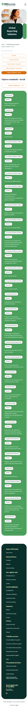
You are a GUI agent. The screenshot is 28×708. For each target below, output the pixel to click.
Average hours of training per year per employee (13, 303)
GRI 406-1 (8, 376)
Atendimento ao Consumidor (12, 628)
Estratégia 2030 (9, 590)
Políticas (8, 632)
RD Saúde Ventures (10, 575)
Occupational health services (13, 181)
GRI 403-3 (8, 177)
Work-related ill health (11, 289)
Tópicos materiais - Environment (14, 68)
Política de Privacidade (11, 666)
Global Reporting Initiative (12, 44)
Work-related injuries (11, 276)
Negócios (8, 564)
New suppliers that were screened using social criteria (13, 447)
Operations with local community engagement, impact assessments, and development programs (14, 414)
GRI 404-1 (8, 298)
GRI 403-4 (8, 190)
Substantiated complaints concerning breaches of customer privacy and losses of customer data (13, 527)
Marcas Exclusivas (10, 568)
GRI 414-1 (8, 443)
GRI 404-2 (8, 313)
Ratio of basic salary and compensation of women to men (14, 366)
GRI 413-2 (8, 426)
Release (8, 609)
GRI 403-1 (8, 146)
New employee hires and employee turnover (12, 104)
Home (3, 44)
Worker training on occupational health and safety (14, 213)
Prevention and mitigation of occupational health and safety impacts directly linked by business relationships (13, 243)
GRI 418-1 (8, 521)
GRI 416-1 (8, 485)
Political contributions (11, 476)
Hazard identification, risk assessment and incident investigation (12, 166)
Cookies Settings (10, 674)
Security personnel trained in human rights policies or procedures (13, 396)
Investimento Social (10, 598)
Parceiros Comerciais (11, 579)
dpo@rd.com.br (9, 690)
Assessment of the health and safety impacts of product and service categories (13, 491)
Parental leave (9, 137)
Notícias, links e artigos (11, 613)
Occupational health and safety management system (13, 150)
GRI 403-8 (8, 255)
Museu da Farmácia (10, 624)
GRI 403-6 (8, 224)
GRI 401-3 (8, 133)
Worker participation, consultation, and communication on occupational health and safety (14, 197)
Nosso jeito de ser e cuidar (12, 651)
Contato (8, 617)
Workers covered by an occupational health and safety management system (13, 261)
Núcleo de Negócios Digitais (12, 655)
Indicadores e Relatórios (11, 594)
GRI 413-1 (8, 407)
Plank (17, 705)
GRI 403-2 (8, 161)
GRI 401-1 (8, 99)
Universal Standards (14, 59)
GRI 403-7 (8, 237)
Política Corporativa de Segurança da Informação (12, 678)
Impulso (8, 583)
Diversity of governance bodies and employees (13, 351)
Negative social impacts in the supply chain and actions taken (13, 462)
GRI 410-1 (8, 391)
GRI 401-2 (8, 114)
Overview (14, 55)
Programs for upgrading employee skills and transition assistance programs (13, 318)
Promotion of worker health (12, 227)
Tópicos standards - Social (14, 72)
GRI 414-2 (8, 458)
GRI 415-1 (8, 472)
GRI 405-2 (8, 361)
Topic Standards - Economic (14, 64)
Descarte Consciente (11, 602)
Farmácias (8, 560)
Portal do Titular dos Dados (12, 670)
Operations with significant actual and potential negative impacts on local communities (13, 432)
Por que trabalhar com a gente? (13, 640)
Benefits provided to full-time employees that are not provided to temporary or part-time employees (14, 121)
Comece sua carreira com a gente (13, 643)
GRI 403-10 (8, 285)
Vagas (7, 659)
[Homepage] (8, 4)
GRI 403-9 (8, 272)
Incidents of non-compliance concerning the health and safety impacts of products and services (14, 508)
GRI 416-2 (8, 502)
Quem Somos (9, 552)
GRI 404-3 (8, 330)
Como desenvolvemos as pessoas (13, 647)
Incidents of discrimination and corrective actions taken (13, 381)
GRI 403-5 (8, 209)
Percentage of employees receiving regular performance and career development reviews (14, 335)
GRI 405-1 (8, 346)
